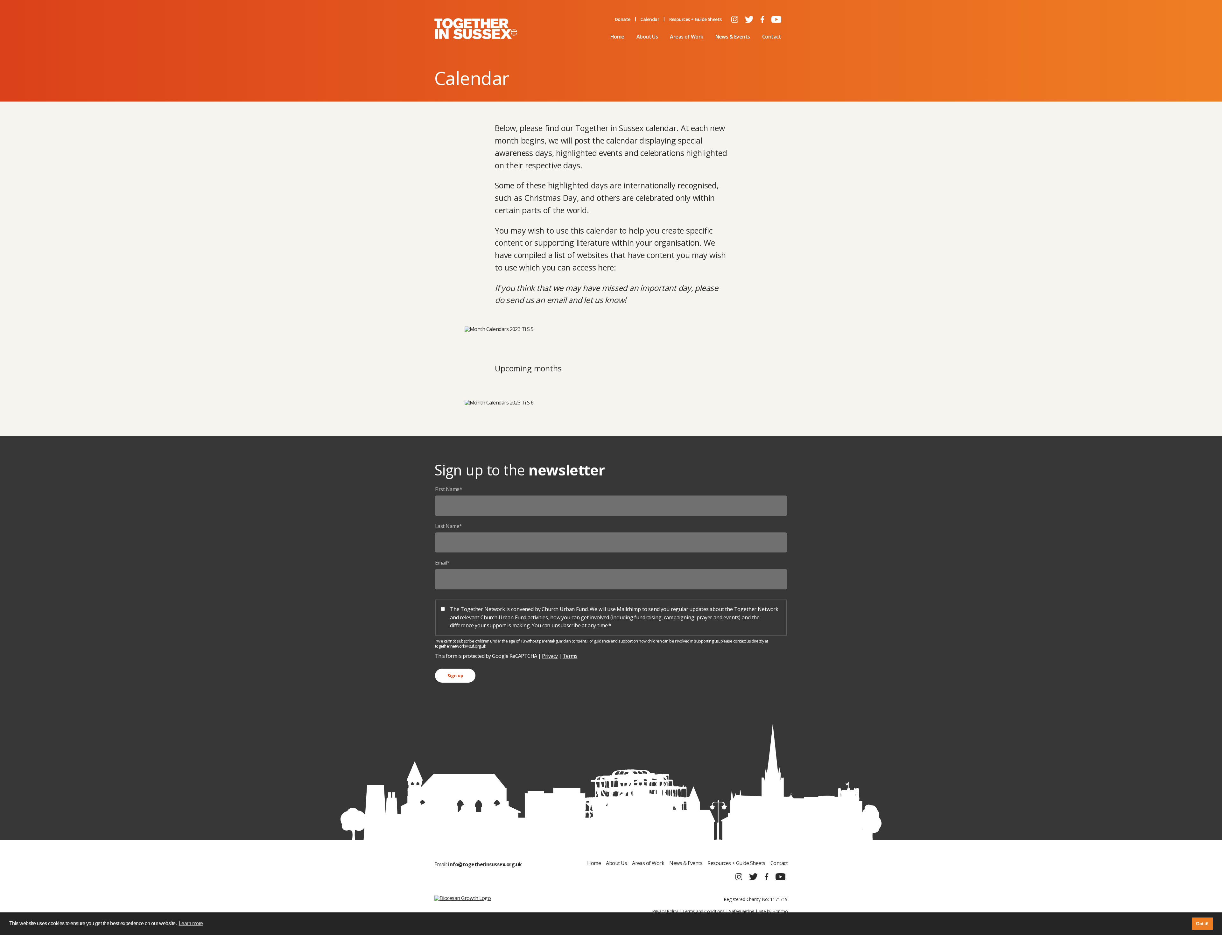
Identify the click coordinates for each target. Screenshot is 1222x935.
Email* (442, 562)
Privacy (550, 655)
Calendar (649, 19)
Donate (622, 19)
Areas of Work (686, 36)
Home (617, 36)
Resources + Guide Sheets (695, 19)
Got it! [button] (1202, 923)
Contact (771, 36)
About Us (647, 36)
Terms (570, 655)
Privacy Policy (665, 911)
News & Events (732, 36)
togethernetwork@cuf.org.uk (460, 646)
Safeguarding (741, 911)
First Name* (448, 489)
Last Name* (448, 526)
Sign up (455, 675)
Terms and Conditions (703, 911)
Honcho (780, 911)
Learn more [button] (191, 923)
